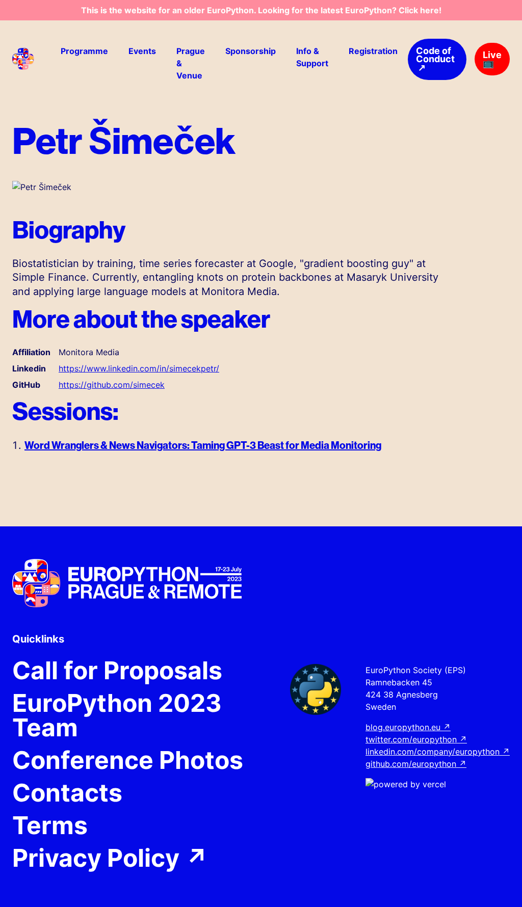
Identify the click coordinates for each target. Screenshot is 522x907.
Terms (50, 825)
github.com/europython (416, 764)
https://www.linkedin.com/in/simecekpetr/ (139, 368)
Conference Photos (127, 760)
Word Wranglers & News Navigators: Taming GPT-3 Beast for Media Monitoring (202, 445)
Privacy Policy (110, 858)
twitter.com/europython (416, 739)
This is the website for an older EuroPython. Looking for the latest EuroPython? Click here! (261, 10)
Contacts (67, 793)
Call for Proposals (117, 670)
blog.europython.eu (408, 727)
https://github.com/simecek (112, 385)
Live (492, 58)
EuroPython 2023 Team (117, 715)
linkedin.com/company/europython (438, 751)
